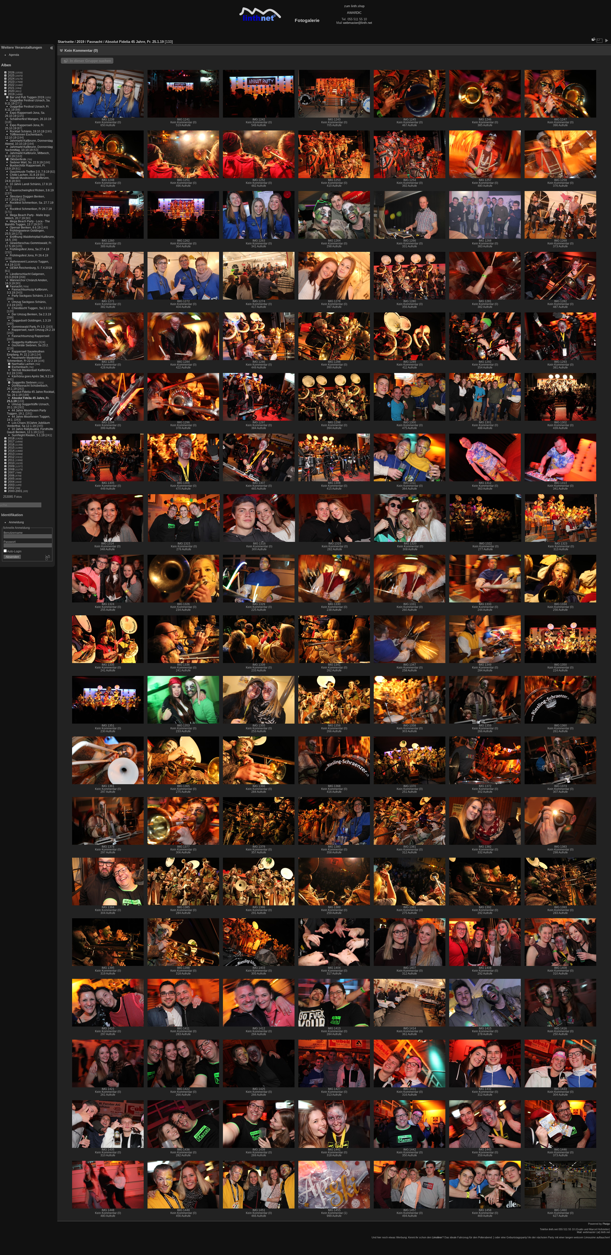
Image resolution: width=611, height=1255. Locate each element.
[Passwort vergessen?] (47, 558)
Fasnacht (16, 286)
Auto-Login (14, 551)
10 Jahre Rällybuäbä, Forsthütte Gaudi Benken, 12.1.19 (30, 430)
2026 (11, 72)
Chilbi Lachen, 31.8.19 (24, 174)
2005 (11, 478)
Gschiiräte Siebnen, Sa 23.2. (30, 345)
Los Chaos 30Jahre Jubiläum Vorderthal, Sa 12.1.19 (28, 424)
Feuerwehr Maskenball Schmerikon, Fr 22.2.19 (24, 359)
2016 (11, 444)
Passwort (10, 541)
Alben (6, 65)
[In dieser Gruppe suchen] (593, 39)
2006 (11, 475)
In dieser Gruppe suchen (90, 61)
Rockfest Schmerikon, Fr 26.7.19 (31, 208)
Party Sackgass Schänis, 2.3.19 (32, 295)
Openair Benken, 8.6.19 (25, 227)
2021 (11, 87)
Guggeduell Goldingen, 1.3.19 (31, 320)
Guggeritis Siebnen (24, 382)
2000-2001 (15, 491)
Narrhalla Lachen (23, 363)
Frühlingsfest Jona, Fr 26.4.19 (29, 255)
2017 (11, 441)
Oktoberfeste (18, 159)
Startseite (66, 42)
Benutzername (13, 532)
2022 (11, 84)
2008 (11, 469)
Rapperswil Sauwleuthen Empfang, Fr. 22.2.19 (25, 353)
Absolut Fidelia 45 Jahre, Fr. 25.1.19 (134, 42)
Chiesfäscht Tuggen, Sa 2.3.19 (32, 308)
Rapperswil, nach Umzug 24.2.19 (33, 329)
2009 (11, 466)
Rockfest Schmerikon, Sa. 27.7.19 (31, 202)
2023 (11, 81)
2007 (11, 472)
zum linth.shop (354, 6)
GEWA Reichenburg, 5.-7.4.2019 (31, 267)
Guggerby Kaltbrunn (25, 342)
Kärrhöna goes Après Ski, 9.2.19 (32, 376)
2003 (11, 484)
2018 (11, 438)
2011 (11, 460)
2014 (11, 450)
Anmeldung (16, 522)
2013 (11, 453)
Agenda (14, 54)
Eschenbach (20, 366)
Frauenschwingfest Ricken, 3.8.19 (32, 190)
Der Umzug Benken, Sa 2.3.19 (31, 314)
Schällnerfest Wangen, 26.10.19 (30, 118)
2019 (11, 94)
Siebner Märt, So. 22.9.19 (26, 162)
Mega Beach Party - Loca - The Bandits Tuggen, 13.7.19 (27, 223)
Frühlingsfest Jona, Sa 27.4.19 (29, 249)
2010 (11, 463)
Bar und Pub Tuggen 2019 (27, 97)
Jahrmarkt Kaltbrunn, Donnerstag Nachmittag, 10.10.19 (29, 148)
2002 (11, 487)
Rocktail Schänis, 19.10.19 (27, 131)
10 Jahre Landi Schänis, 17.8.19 (31, 184)
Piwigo (606, 1223)
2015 (11, 447)
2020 (11, 91)
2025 (11, 75)
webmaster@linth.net (357, 23)
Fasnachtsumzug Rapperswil (30, 335)
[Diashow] (606, 40)
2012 (11, 456)
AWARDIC (354, 13)
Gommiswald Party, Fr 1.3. (28, 326)
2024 (11, 78)
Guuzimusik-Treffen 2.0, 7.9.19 (29, 171)
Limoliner (437, 1237)
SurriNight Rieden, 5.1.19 (28, 435)
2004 (11, 481)
